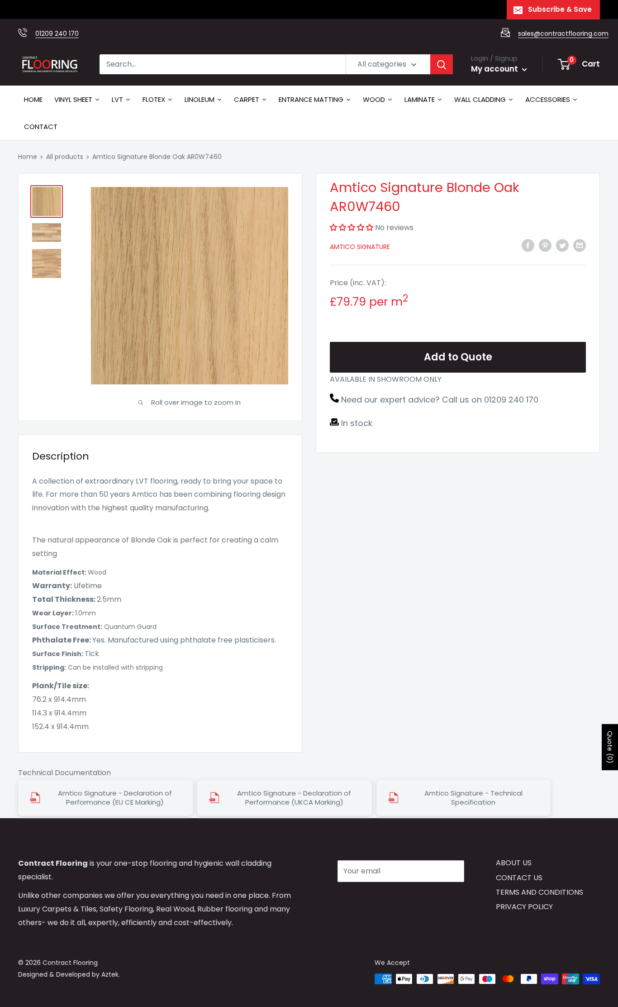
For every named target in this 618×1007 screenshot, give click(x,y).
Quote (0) (609, 747)
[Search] (441, 64)
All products (64, 156)
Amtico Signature (360, 246)
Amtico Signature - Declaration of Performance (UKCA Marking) (294, 798)
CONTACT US (519, 878)
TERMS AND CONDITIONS (539, 892)
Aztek (110, 974)
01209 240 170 (57, 33)
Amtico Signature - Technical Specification (473, 798)
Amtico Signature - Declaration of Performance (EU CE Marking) (115, 798)
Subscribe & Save (560, 9)
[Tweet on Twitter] (562, 245)
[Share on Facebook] (528, 245)
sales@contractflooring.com (563, 33)
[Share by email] (579, 245)
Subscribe (369, 898)
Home (27, 156)
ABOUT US (514, 863)
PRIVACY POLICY (524, 907)
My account (495, 68)
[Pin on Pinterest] (545, 245)
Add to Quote (458, 357)
